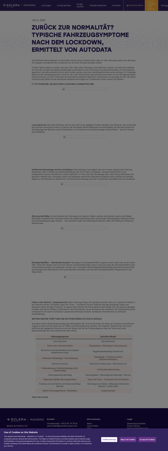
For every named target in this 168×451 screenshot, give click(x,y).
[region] (84, 439)
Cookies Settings (109, 439)
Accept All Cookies (147, 439)
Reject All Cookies (128, 439)
